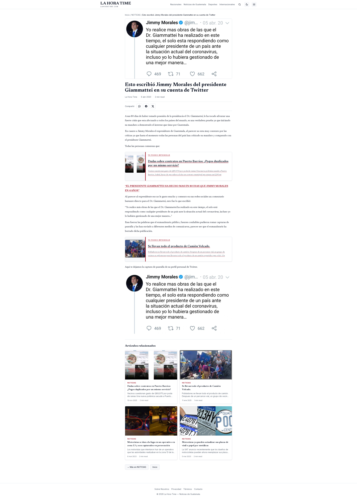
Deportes (212, 4)
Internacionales (227, 4)
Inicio (127, 15)
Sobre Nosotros (162, 489)
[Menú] (254, 4)
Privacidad (176, 489)
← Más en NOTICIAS (136, 467)
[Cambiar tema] (246, 4)
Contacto (198, 489)
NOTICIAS (136, 15)
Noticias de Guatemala (195, 4)
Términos (187, 489)
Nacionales (175, 4)
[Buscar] (239, 4)
